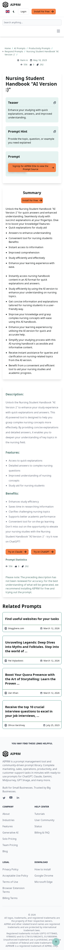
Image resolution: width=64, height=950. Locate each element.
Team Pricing (10, 845)
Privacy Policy (10, 869)
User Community (44, 820)
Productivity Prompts (40, 48)
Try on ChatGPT (41, 551)
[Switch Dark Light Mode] (14, 11)
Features (7, 826)
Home (8, 48)
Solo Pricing (9, 839)
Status (38, 826)
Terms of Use (10, 882)
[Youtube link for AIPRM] (11, 798)
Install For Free (42, 11)
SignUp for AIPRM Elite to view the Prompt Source (30, 168)
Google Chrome (43, 875)
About (6, 814)
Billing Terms (10, 898)
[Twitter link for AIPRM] (4, 797)
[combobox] (32, 22)
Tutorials (39, 814)
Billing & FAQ (42, 832)
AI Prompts (20, 48)
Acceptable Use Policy (15, 875)
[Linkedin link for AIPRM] (19, 798)
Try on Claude (15, 551)
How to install (42, 869)
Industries (8, 820)
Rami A (24, 60)
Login (23, 11)
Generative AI (10, 832)
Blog (5, 851)
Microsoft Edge (43, 882)
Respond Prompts (14, 51)
